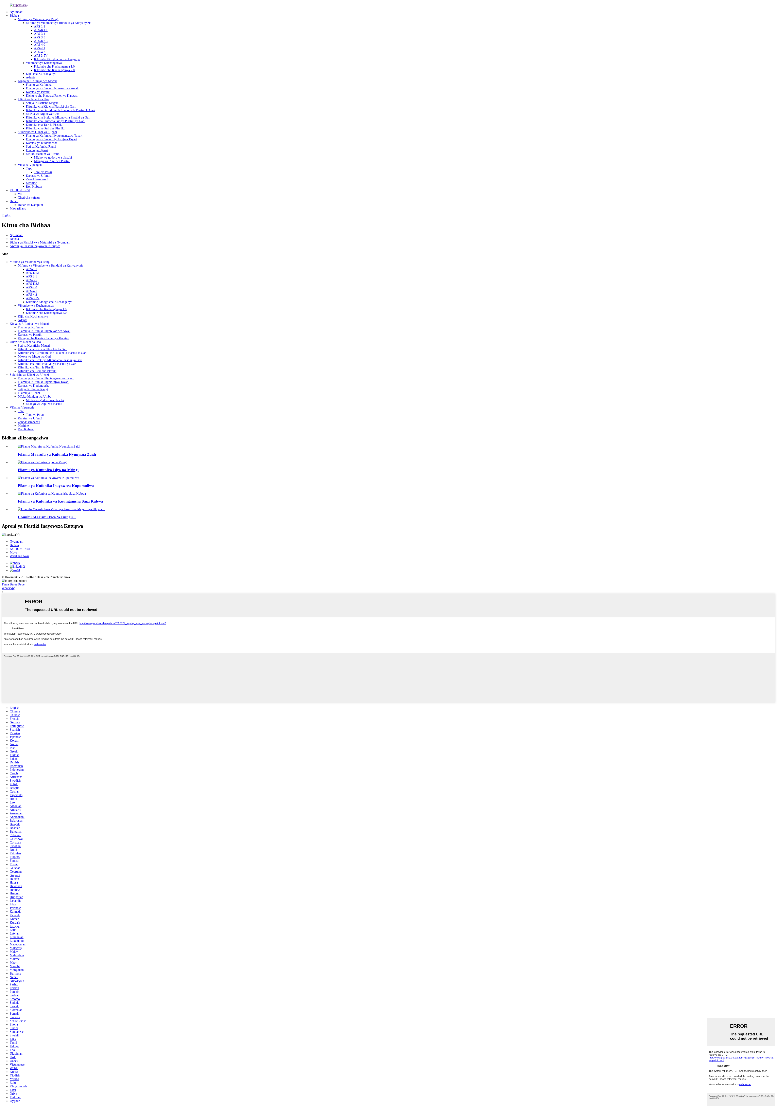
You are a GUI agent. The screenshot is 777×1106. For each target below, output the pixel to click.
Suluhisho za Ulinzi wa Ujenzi (37, 132)
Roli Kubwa (34, 186)
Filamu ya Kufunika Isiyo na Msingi (48, 470)
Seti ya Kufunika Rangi (41, 146)
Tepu (29, 168)
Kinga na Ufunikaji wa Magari (37, 81)
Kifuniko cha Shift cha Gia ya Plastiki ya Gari (55, 121)
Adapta (30, 77)
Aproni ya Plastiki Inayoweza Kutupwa (35, 246)
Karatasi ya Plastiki (38, 92)
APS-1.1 (39, 26)
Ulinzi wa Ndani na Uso (33, 99)
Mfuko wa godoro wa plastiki (53, 157)
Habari (14, 201)
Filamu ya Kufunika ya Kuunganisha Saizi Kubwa (60, 501)
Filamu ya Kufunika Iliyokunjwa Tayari (51, 139)
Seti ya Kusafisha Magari (42, 103)
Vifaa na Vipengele (30, 164)
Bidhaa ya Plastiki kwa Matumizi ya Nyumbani (40, 242)
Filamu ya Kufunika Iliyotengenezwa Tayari (54, 135)
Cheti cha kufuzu (29, 197)
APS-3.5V (41, 55)
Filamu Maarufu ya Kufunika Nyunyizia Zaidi (57, 454)
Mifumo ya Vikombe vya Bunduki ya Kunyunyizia (58, 22)
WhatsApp (8, 588)
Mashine (31, 183)
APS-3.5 (39, 37)
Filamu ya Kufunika (39, 84)
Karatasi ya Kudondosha (41, 143)
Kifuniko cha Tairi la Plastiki (44, 124)
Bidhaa (14, 15)
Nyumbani (16, 12)
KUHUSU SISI (20, 190)
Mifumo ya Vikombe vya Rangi (38, 19)
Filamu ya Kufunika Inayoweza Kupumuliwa (56, 486)
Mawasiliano (18, 208)
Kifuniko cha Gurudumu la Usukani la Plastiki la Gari (60, 110)
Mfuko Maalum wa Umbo (42, 154)
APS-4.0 (39, 44)
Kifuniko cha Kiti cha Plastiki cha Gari (50, 106)
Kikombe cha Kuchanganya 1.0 (54, 66)
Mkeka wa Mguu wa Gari (42, 113)
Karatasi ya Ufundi (38, 175)
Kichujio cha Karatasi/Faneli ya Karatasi (51, 95)
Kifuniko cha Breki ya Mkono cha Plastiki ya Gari (58, 117)
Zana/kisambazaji (37, 179)
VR (20, 194)
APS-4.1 (39, 48)
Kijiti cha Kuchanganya (41, 73)
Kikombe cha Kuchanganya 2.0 (54, 70)
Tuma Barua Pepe (13, 584)
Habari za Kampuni (30, 204)
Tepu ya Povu (43, 172)
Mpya (13, 552)
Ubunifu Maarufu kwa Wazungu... (47, 517)
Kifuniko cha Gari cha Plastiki (45, 128)
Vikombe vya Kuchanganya (44, 63)
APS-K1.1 (41, 30)
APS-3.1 (39, 33)
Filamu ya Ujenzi (37, 150)
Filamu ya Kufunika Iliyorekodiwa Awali (52, 88)
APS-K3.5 (41, 41)
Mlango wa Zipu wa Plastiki (52, 161)
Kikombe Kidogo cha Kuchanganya (57, 59)
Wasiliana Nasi (19, 556)
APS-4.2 (39, 52)
